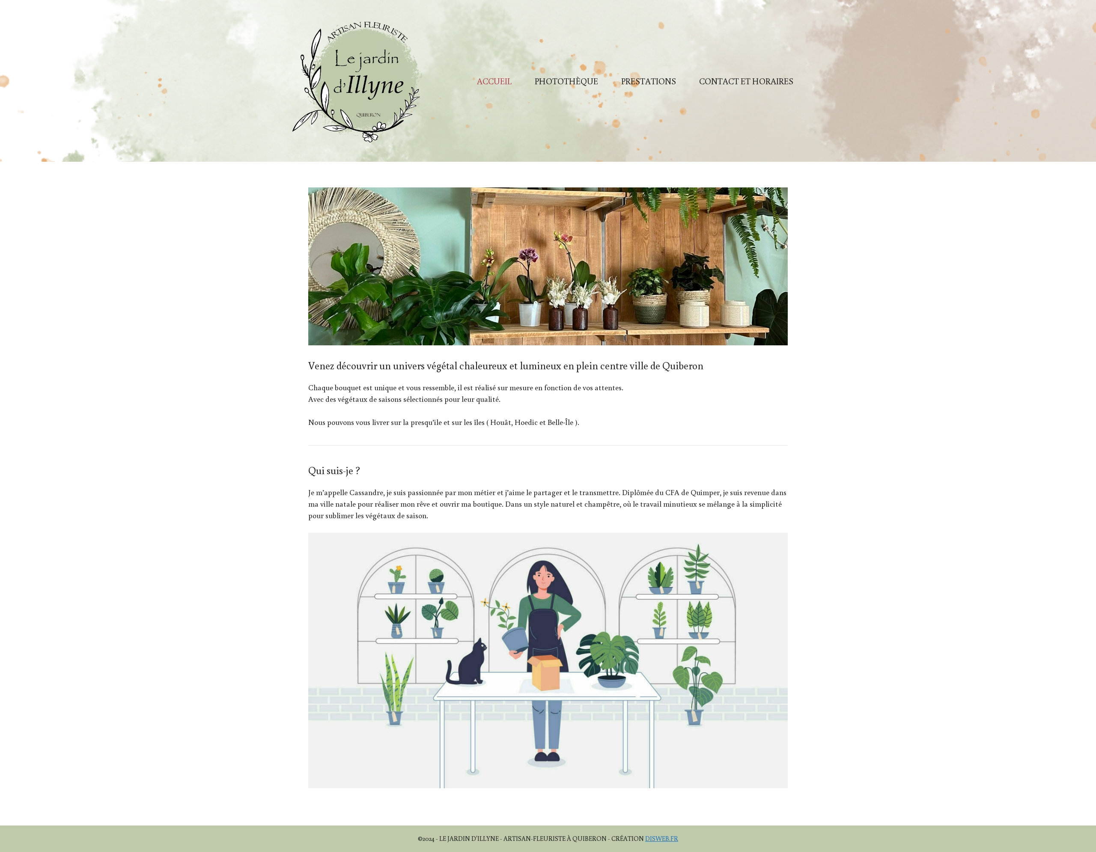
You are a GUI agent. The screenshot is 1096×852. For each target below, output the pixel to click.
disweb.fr (661, 838)
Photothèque (566, 80)
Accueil (494, 80)
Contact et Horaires (746, 80)
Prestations (648, 80)
